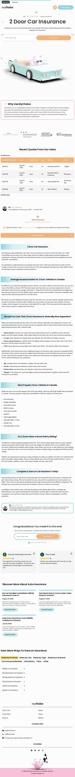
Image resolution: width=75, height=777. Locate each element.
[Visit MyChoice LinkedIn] (32, 751)
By (15, 207)
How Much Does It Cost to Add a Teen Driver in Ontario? (55, 594)
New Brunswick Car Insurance (12, 673)
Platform (40, 718)
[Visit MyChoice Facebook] (36, 750)
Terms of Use (6, 710)
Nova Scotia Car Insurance (11, 681)
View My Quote (53, 38)
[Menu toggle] (55, 7)
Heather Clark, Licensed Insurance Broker (38, 222)
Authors (40, 710)
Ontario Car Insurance (10, 686)
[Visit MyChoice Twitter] (39, 750)
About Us (5, 718)
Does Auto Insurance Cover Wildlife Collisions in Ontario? (17, 619)
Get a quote (65, 7)
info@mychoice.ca (9, 730)
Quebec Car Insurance (10, 690)
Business (15, 2)
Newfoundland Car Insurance (12, 677)
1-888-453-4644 (9, 734)
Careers (40, 714)
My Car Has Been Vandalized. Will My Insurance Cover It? (18, 594)
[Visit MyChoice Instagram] (43, 751)
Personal (6, 2)
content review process (29, 227)
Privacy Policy (6, 714)
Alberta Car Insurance (9, 668)
